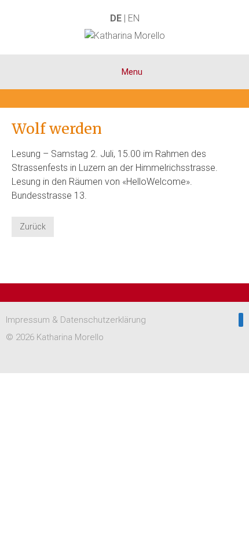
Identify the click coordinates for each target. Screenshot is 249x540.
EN (134, 18)
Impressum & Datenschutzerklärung (76, 320)
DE (116, 18)
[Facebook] (241, 320)
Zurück (33, 226)
